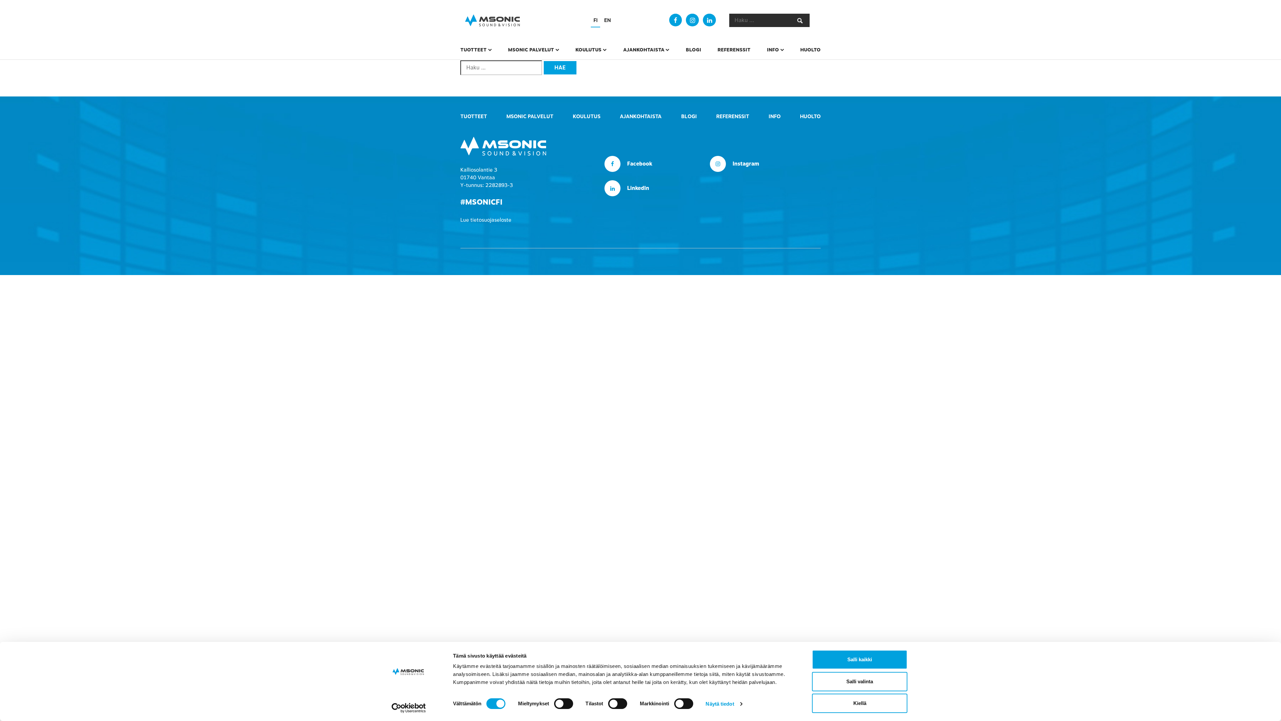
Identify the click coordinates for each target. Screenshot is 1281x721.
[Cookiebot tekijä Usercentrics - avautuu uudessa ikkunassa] (409, 708)
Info (773, 49)
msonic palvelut (531, 49)
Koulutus (588, 49)
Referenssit (734, 49)
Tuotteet (473, 49)
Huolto (810, 49)
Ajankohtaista (644, 49)
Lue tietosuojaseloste (485, 220)
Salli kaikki (859, 659)
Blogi (693, 49)
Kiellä (859, 703)
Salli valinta (859, 681)
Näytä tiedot (720, 704)
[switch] (563, 703)
